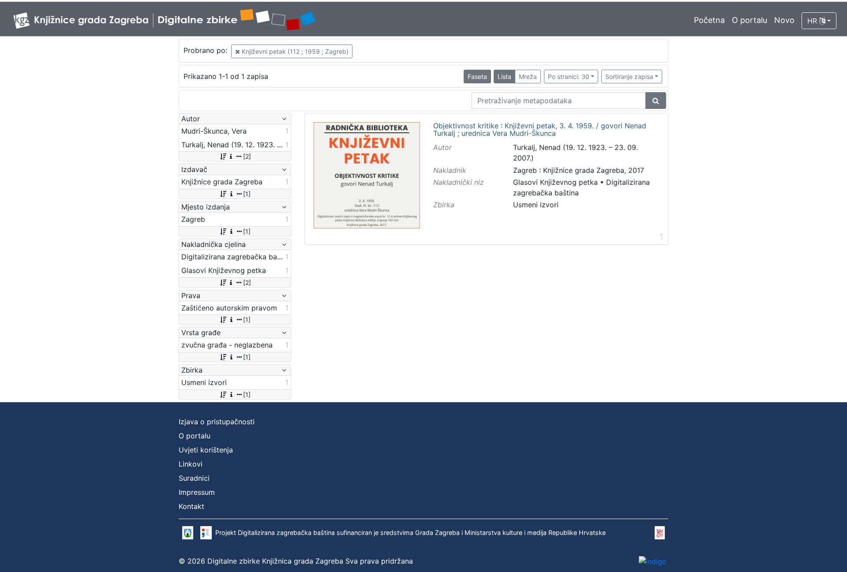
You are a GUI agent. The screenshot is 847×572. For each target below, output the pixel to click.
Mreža (528, 76)
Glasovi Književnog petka (555, 182)
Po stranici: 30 (568, 76)
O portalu (749, 20)
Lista (504, 76)
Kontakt (191, 506)
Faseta (477, 76)
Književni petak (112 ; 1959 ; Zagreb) (294, 51)
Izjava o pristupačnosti (217, 421)
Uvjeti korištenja (206, 449)
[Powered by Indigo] (652, 560)
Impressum (197, 492)
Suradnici (194, 478)
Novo (784, 20)
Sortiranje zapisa (629, 76)
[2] (247, 156)
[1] (247, 194)
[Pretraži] (655, 100)
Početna (709, 20)
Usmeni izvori (535, 204)
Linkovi (190, 464)
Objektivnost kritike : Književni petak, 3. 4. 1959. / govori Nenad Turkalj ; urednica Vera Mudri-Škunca (539, 130)
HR (813, 20)
